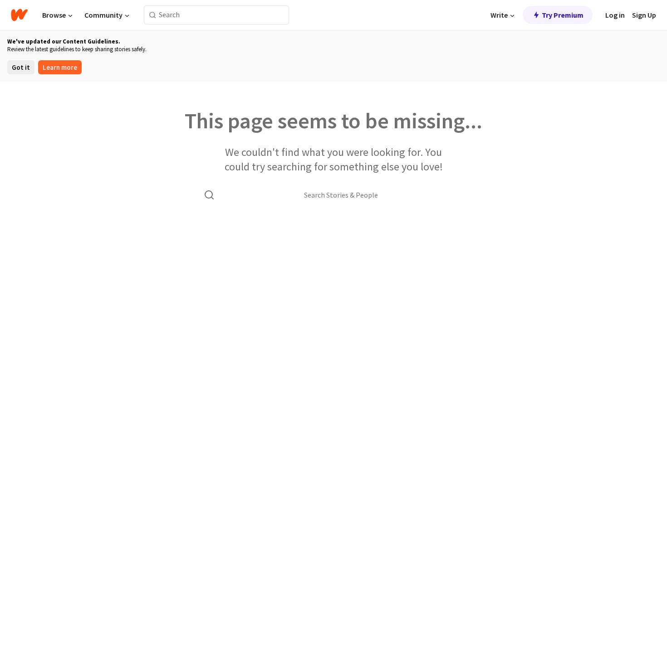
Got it (21, 67)
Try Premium (563, 14)
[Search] (153, 15)
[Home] (19, 15)
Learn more (60, 67)
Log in (615, 14)
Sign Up (644, 14)
